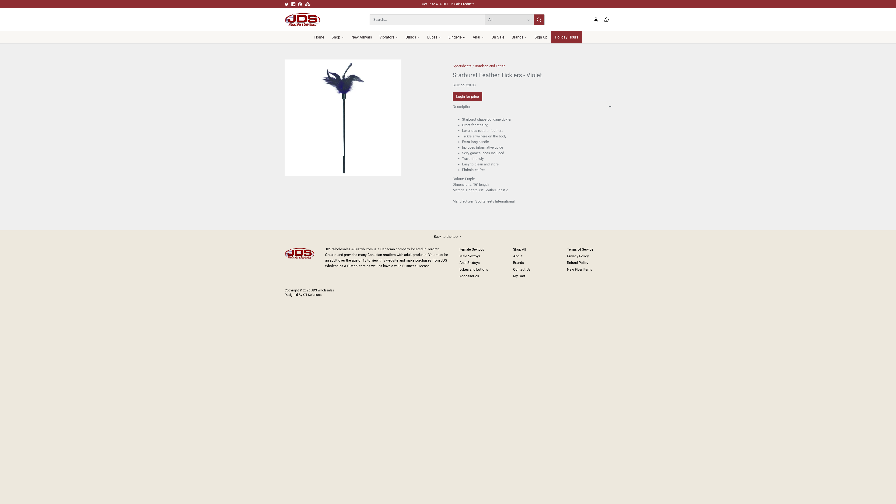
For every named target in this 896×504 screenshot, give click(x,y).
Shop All (519, 249)
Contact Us (522, 269)
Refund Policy (577, 263)
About (517, 256)
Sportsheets (462, 66)
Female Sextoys (471, 249)
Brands (518, 263)
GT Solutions (312, 295)
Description (462, 107)
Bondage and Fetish (490, 66)
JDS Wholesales (322, 290)
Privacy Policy (578, 256)
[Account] (596, 19)
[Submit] (539, 19)
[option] (363, 117)
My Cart (519, 276)
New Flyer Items (579, 269)
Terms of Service (580, 249)
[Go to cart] (606, 19)
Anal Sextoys (469, 263)
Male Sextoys (469, 256)
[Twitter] (287, 4)
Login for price (467, 96)
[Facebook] (293, 4)
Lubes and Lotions (473, 269)
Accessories (469, 276)
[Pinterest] (300, 4)
